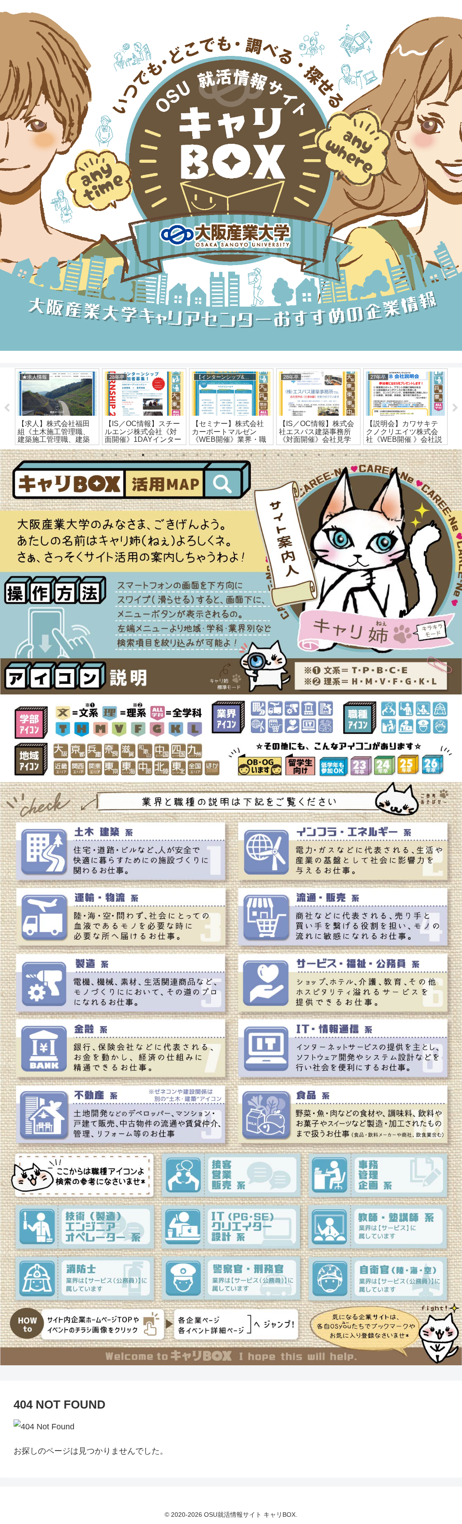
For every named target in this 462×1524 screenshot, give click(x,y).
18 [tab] (332, 454)
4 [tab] (143, 454)
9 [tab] (210, 454)
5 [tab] (156, 454)
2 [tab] (115, 454)
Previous (6, 408)
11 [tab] (237, 454)
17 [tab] (318, 454)
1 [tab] (102, 454)
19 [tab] (346, 454)
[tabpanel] (57, 406)
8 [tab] (197, 454)
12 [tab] (251, 454)
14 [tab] (278, 454)
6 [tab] (170, 454)
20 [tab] (359, 454)
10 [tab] (224, 454)
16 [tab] (305, 454)
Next (455, 408)
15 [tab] (291, 454)
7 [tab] (183, 454)
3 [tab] (129, 454)
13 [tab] (264, 454)
